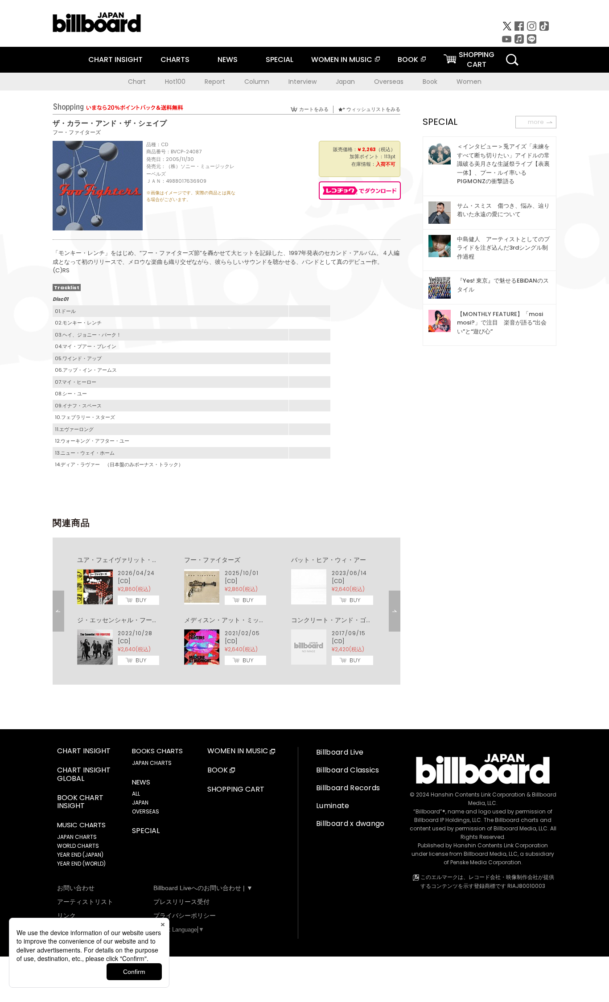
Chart (137, 81)
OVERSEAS (145, 811)
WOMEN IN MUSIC (341, 59)
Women (469, 81)
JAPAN (140, 802)
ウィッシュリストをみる (373, 109)
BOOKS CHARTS (157, 751)
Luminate (333, 806)
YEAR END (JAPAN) (80, 854)
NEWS (228, 59)
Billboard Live (339, 752)
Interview (302, 81)
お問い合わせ (76, 887)
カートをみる (314, 109)
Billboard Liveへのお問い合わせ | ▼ (203, 887)
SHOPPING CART (235, 789)
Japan (345, 81)
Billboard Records (348, 788)
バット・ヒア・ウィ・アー (328, 559)
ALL (136, 793)
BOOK (408, 59)
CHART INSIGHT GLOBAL (84, 774)
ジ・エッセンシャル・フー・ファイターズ (136, 620)
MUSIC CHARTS (81, 825)
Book (430, 81)
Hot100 (175, 81)
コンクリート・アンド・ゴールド (338, 620)
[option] (226, 611)
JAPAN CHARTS (77, 837)
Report (215, 81)
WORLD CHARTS (78, 846)
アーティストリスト (85, 901)
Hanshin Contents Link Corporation (478, 794)
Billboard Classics (347, 770)
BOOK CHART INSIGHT (80, 802)
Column (256, 81)
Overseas (388, 81)
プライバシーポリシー (184, 915)
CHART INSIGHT (115, 59)
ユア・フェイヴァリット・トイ (121, 559)
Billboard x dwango (350, 823)
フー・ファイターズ (77, 132)
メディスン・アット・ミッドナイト (234, 620)
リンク (66, 915)
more (536, 122)
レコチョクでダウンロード (360, 190)
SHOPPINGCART (476, 59)
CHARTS (174, 59)
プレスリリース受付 (181, 901)
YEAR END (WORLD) (81, 863)
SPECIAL (279, 59)
